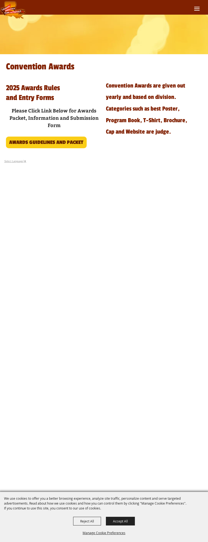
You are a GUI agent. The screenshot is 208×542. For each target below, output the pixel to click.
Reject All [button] (87, 521)
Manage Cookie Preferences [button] (104, 533)
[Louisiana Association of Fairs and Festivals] (13, 10)
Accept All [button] (120, 521)
